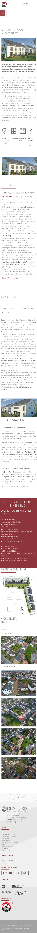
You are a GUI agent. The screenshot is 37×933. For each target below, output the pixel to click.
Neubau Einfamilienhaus (8, 834)
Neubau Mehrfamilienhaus (8, 836)
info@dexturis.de (17, 822)
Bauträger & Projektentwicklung (10, 842)
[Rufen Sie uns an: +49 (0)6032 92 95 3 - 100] (26, 873)
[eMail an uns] (19, 873)
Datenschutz (18, 928)
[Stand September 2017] (18, 712)
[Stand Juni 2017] (18, 741)
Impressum (10, 928)
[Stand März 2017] (18, 768)
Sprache (17, 3)
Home (3, 832)
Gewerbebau (5, 838)
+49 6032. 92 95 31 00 (19, 818)
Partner (3, 844)
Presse (3, 862)
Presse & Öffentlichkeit (7, 860)
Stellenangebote (6, 850)
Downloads (4, 848)
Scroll (18, 20)
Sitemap (26, 928)
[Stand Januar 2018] (18, 683)
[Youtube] (11, 873)
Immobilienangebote (7, 846)
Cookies (3, 929)
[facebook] (4, 873)
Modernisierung (5, 840)
